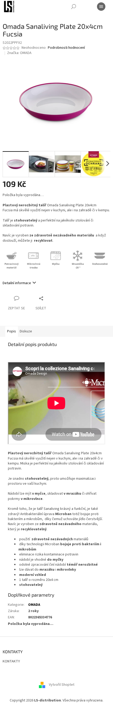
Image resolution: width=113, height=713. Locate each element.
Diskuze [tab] (26, 331)
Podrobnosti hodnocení (66, 47)
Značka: (19, 53)
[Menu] (101, 6)
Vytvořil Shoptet (61, 684)
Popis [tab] (11, 331)
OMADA (34, 604)
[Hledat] (73, 6)
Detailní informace (17, 283)
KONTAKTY (11, 661)
